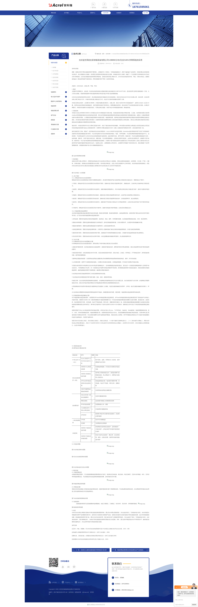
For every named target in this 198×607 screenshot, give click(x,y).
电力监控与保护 (55, 96)
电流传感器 (55, 77)
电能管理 (53, 106)
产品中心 (79, 12)
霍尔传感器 (55, 84)
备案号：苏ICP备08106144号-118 (58, 592)
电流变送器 (55, 80)
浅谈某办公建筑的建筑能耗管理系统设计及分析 (94, 550)
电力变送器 (55, 70)
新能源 (53, 120)
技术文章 (105, 12)
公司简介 (54, 582)
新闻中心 (92, 12)
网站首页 (53, 12)
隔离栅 (54, 67)
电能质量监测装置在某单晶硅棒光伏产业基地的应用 (131, 550)
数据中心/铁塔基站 (56, 101)
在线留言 (118, 12)
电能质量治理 (55, 110)
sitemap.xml (85, 592)
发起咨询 (194, 604)
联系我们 (132, 12)
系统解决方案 (55, 124)
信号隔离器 (55, 74)
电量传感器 (54, 62)
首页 (103, 53)
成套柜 (53, 134)
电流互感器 (55, 87)
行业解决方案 (55, 129)
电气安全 (53, 115)
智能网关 (53, 92)
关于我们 (66, 12)
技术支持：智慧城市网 (75, 592)
